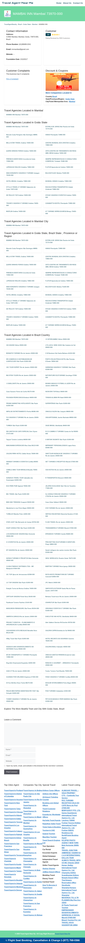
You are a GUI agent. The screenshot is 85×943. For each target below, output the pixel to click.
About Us (67, 3)
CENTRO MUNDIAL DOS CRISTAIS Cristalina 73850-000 (60, 144)
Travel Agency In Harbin (32, 882)
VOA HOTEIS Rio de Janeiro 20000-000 (58, 470)
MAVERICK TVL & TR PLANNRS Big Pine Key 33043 (71, 900)
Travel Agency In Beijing (32, 790)
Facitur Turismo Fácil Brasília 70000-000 (58, 671)
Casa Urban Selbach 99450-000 (56, 502)
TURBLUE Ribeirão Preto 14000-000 (18, 514)
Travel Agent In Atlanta (13, 815)
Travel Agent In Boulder (13, 880)
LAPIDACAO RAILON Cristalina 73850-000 (20, 167)
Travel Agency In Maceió (32, 844)
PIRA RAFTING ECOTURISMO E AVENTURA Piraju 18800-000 (60, 543)
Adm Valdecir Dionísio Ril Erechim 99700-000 (60, 622)
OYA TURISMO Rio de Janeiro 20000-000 (59, 508)
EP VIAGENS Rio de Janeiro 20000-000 (19, 550)
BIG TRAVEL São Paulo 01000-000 (17, 494)
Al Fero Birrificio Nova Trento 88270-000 (19, 683)
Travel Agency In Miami (32, 817)
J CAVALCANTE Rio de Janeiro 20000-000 (20, 383)
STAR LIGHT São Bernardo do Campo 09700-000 (22, 522)
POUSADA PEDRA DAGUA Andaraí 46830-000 (21, 397)
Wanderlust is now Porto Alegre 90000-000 (20, 508)
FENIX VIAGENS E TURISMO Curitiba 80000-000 (61, 677)
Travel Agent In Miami (12, 868)
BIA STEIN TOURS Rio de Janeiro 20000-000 (21, 375)
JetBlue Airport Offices (51, 872)
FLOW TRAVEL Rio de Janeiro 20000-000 (59, 522)
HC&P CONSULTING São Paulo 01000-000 (20, 528)
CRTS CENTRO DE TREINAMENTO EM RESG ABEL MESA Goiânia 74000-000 (60, 152)
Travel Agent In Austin (12, 864)
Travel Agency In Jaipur (32, 891)
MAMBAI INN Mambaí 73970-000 (17, 114)
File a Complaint (12, 79)
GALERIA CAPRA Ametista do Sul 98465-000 (60, 630)
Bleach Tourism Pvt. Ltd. (71, 920)
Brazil (20, 24)
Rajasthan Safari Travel (51, 824)
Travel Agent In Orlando (13, 883)
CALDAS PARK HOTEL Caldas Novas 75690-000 (22, 453)
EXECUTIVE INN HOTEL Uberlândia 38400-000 (61, 616)
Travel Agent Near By (62, 934)
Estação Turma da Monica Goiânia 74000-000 (21, 588)
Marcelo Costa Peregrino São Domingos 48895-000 (22, 136)
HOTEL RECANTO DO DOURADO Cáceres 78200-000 (59, 640)
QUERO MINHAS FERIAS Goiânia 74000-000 (21, 151)
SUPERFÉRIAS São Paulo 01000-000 (57, 403)
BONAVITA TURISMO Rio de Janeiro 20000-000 (22, 353)
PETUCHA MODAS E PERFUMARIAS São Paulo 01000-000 (61, 700)
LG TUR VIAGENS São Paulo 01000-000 (19, 582)
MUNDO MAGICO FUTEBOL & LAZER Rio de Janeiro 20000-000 (60, 384)
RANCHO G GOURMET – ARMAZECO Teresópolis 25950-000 (62, 664)
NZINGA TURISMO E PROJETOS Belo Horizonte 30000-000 (22, 559)
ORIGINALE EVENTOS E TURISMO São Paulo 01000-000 (60, 609)
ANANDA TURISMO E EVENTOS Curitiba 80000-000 (22, 463)
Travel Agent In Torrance (13, 855)
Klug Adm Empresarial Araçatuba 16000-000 (20, 663)
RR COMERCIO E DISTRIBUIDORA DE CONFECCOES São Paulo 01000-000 (19, 360)
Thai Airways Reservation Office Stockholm (69, 882)
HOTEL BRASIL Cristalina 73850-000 (18, 181)
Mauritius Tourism (49, 837)
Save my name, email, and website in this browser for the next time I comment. (34, 766)
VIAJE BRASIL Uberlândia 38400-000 (57, 425)
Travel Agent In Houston (13, 800)
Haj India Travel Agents (51, 820)
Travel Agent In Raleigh (13, 834)
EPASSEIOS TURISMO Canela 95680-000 (59, 534)
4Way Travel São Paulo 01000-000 (17, 638)
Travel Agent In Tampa (13, 871)
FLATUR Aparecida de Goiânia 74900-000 (59, 167)
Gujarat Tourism (48, 834)
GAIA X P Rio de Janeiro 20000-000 (18, 671)
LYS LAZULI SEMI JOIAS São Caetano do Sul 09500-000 (60, 346)
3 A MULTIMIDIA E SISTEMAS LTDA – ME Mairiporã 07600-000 (20, 567)
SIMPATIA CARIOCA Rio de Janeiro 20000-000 (21, 616)
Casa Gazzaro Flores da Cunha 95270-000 (20, 391)
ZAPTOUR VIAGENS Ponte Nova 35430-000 (21, 596)
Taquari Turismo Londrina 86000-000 (18, 439)
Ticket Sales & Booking (51, 827)
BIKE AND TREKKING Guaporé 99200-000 (20, 502)
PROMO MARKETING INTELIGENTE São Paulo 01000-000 (22, 404)
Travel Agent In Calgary (13, 831)
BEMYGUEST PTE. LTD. (71, 810)
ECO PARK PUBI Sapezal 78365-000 (18, 486)
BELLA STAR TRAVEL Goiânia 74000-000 (20, 143)
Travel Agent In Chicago (13, 812)
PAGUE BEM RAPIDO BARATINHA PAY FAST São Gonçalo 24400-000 (22, 692)
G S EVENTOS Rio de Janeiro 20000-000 (19, 542)
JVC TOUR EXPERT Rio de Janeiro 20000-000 (21, 367)
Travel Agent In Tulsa (12, 809)
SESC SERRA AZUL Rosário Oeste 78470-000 (60, 558)
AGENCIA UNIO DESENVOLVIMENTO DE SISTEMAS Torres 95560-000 (20, 648)
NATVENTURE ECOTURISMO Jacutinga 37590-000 (61, 376)
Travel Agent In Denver (13, 890)
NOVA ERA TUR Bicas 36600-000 (56, 391)
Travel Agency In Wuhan (32, 915)
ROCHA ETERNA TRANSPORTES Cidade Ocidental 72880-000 (59, 188)
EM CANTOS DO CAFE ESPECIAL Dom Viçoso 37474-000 (21, 432)
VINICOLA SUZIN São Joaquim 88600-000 (59, 411)
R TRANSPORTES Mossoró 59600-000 (58, 478)
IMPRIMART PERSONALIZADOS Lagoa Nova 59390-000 (60, 446)
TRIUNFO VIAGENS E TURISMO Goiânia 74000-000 (22, 204)
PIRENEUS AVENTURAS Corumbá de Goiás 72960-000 (20, 160)
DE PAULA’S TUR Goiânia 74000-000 (18, 195)
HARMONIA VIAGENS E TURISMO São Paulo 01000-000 (60, 368)
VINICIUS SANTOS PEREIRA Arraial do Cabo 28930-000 (60, 656)
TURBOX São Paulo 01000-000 (16, 425)
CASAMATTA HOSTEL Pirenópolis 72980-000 (60, 203)
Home (58, 3)
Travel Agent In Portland (13, 790)
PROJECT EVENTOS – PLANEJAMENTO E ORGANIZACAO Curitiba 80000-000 (20, 623)
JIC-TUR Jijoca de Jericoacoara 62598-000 (20, 574)
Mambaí (35, 24)
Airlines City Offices (50, 794)
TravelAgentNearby (10, 24)
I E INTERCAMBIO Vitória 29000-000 (57, 339)
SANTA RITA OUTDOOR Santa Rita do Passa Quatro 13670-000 (60, 589)
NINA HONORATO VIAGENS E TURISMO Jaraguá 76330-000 (22, 174)
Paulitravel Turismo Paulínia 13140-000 (19, 602)
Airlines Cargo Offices (51, 790)
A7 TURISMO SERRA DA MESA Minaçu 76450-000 (60, 212)
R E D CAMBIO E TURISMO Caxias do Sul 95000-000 (61, 432)
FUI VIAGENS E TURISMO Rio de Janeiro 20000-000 (22, 418)
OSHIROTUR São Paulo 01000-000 (57, 602)
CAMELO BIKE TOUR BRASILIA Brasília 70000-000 (22, 471)
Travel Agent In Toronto (13, 822)
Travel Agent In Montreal (13, 887)
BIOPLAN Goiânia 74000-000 (16, 211)
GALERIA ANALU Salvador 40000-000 (57, 647)
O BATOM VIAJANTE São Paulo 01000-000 (59, 439)
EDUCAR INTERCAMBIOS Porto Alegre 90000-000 (60, 684)
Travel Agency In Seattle (32, 894)
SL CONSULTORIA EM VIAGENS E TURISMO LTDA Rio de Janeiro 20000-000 (60, 495)
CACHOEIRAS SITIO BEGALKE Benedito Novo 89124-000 (21, 632)
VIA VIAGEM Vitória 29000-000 (16, 345)
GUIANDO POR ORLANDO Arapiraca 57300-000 (22, 677)
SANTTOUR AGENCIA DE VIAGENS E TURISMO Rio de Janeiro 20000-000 (61, 455)
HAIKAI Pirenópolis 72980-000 (55, 135)
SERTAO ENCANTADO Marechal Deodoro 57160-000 (61, 515)
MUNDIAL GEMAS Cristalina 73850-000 (58, 181)
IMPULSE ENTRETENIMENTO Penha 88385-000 (22, 411)
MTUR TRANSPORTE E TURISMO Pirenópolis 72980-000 (21, 656)
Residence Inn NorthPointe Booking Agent (70, 835)
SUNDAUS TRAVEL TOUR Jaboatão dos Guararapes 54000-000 (19, 479)
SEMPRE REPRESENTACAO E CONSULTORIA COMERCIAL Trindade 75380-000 (60, 160)
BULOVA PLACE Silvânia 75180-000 (57, 173)
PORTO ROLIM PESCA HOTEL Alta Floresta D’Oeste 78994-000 (60, 360)
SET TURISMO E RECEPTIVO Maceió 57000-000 (61, 461)
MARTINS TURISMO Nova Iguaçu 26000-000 (60, 566)
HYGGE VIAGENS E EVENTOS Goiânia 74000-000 (60, 196)
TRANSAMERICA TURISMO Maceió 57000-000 (61, 528)
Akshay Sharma (48, 868)
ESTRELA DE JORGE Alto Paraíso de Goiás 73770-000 (59, 128)
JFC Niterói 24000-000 (52, 582)
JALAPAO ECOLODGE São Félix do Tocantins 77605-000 (60, 487)
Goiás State (27, 24)
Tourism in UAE (48, 830)
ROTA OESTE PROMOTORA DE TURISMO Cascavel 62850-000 (59, 575)
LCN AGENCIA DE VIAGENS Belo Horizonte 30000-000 (20, 535)
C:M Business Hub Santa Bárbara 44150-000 (60, 353)
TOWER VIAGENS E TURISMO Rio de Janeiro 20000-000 (21, 700)
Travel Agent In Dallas (12, 819)
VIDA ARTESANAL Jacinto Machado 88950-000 (60, 417)
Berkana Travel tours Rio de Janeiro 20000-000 (61, 596)
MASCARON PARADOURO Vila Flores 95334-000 (22, 608)
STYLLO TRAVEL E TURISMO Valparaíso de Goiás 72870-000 (21, 188)
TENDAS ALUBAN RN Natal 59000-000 (58, 397)
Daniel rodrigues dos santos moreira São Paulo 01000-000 (60, 551)
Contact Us (78, 3)
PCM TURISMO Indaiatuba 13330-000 (58, 691)
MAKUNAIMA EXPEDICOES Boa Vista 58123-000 (22, 445)
